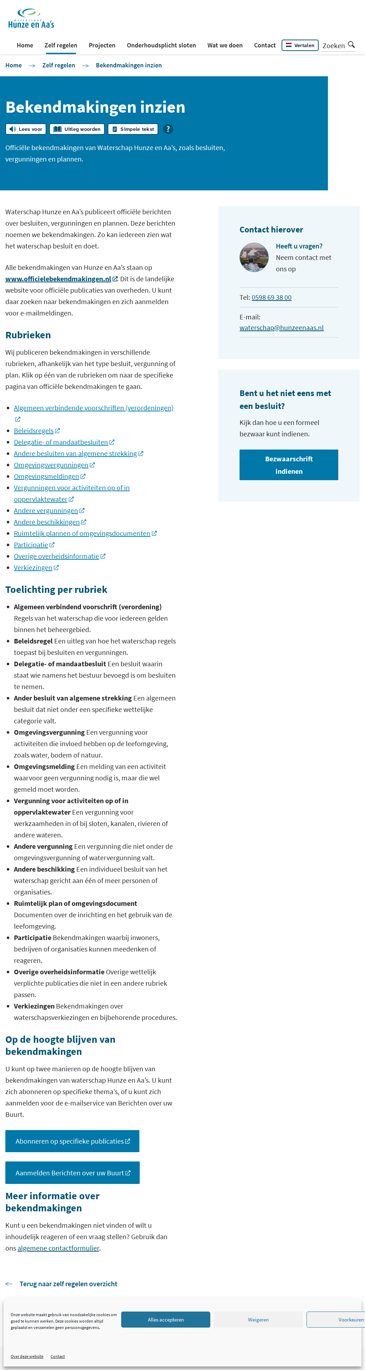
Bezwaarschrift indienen (289, 465)
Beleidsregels (33, 430)
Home (25, 45)
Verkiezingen (33, 567)
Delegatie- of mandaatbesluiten (61, 441)
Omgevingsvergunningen (51, 464)
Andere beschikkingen (47, 521)
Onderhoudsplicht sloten (161, 45)
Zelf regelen (61, 45)
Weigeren (258, 1319)
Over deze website (27, 1356)
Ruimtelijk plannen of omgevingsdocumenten (82, 533)
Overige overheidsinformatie (56, 555)
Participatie (31, 544)
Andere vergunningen (46, 510)
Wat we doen (225, 45)
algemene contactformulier (58, 1247)
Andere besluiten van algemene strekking (75, 453)
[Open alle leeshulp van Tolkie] (168, 129)
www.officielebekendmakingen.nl (58, 278)
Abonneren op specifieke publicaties (70, 1140)
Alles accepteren (166, 1319)
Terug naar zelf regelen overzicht (68, 1283)
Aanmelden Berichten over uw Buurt (70, 1172)
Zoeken (334, 45)
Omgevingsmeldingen (46, 476)
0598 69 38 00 (272, 297)
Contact (58, 1356)
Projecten (102, 45)
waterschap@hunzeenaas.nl (282, 327)
